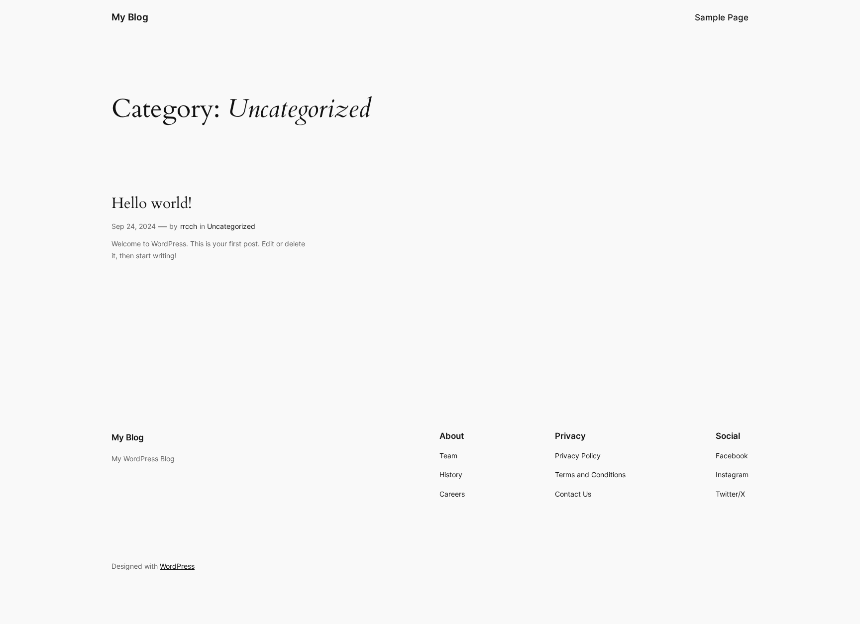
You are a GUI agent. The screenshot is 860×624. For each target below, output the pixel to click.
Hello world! (151, 204)
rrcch (188, 226)
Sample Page (722, 17)
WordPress (177, 566)
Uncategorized (231, 226)
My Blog (129, 17)
